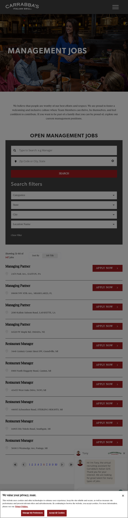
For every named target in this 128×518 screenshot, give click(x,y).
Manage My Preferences (33, 513)
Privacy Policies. (21, 507)
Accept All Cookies (57, 513)
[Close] (123, 495)
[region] (64, 504)
